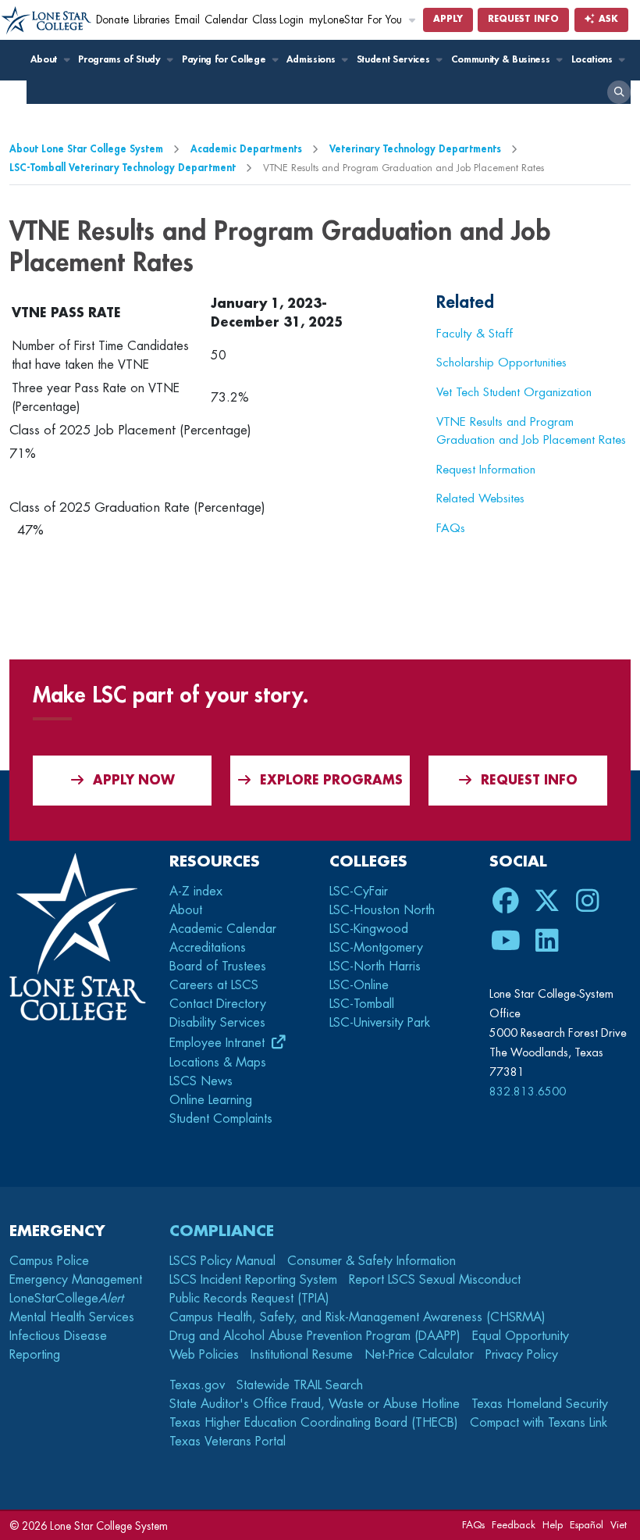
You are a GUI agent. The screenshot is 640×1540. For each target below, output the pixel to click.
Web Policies (204, 1355)
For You (386, 20)
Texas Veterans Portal (227, 1441)
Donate (112, 20)
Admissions (311, 59)
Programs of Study (120, 59)
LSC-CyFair (358, 891)
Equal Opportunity (520, 1336)
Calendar (225, 20)
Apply (448, 19)
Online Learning (210, 1100)
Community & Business (502, 59)
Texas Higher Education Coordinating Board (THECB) (313, 1423)
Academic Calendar (222, 929)
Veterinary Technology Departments (415, 149)
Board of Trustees (217, 966)
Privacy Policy (521, 1355)
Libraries (151, 20)
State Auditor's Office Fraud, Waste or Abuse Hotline (314, 1404)
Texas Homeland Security (539, 1404)
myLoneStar (336, 20)
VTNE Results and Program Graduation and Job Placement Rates (531, 431)
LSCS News (201, 1081)
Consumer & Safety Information (371, 1261)
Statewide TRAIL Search (299, 1385)
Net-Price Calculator (419, 1355)
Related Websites (480, 498)
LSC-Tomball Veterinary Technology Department (122, 168)
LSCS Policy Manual (222, 1261)
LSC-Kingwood (368, 929)
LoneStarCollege (66, 1298)
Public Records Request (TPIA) (249, 1298)
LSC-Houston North (382, 910)
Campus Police (49, 1261)
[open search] (619, 92)
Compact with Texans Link (538, 1423)
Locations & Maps (217, 1062)
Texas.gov (197, 1385)
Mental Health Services (71, 1317)
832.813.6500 (527, 1091)
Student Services (395, 59)
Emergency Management (75, 1280)
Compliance (221, 1231)
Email (187, 20)
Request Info (523, 19)
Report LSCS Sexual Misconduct (435, 1280)
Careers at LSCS (213, 985)
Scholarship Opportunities (501, 362)
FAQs (450, 528)
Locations (593, 59)
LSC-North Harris (375, 966)
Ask (607, 19)
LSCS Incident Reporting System (253, 1280)
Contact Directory (217, 1004)
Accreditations (207, 948)
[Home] (46, 20)
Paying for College (225, 59)
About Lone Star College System (86, 149)
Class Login (278, 20)
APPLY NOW (134, 780)
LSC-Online (359, 985)
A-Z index (195, 891)
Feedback (513, 1525)
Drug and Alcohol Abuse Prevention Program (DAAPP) (314, 1336)
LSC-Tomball (361, 1004)
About (44, 59)
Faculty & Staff (474, 333)
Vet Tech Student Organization (514, 392)
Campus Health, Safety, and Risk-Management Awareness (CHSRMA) (357, 1317)
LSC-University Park (379, 1023)
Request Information (485, 469)
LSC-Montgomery (376, 948)
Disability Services (217, 1023)
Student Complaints (220, 1119)
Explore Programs (331, 780)
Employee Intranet (218, 1043)
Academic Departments (246, 149)
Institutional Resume (302, 1355)
